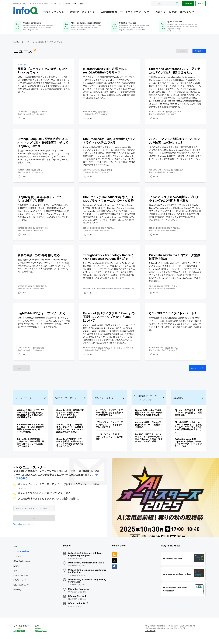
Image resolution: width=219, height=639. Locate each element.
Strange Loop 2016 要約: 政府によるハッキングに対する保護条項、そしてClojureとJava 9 (43, 142)
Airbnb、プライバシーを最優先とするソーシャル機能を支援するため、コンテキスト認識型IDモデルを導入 (69, 428)
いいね (24, 118)
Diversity (17, 590)
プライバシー (150, 631)
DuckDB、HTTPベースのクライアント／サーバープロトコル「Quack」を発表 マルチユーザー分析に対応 (149, 438)
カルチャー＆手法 (166, 12)
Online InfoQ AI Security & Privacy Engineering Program (85, 554)
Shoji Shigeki (44, 112)
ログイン (17, 556)
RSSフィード (36, 51)
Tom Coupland (156, 286)
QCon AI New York (77, 596)
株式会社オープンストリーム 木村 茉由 (118, 348)
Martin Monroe (156, 348)
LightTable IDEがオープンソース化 (41, 313)
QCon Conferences (21, 561)
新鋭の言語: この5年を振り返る (39, 255)
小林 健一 (40, 170)
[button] (34, 518)
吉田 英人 (180, 170)
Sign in (200, 3)
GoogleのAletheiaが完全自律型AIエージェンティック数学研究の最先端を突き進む (148, 412)
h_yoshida (176, 112)
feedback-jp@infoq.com (19, 629)
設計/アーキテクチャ (82, 12)
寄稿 (15, 571)
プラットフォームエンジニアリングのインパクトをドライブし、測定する (109, 424)
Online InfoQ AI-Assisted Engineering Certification (87, 580)
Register (188, 3)
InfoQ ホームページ (21, 42)
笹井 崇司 (44, 228)
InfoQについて (19, 580)
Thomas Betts (24, 112)
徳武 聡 (44, 286)
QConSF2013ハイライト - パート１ (173, 313)
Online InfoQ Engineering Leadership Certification (87, 571)
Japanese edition (67, 4)
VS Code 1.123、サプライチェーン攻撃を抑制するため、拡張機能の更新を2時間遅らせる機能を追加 (30, 413)
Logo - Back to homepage (25, 10)
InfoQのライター (20, 575)
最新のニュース (22, 368)
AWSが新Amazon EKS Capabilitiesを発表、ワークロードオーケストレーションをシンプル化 (188, 442)
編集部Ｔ (106, 112)
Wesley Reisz (24, 170)
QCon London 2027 (78, 603)
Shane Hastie (89, 288)
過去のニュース (196, 368)
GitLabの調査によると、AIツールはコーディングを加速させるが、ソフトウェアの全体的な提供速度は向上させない (188, 427)
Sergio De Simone (91, 170)
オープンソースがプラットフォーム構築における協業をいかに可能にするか (109, 412)
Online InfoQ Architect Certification (86, 563)
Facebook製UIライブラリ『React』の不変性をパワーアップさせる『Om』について (109, 317)
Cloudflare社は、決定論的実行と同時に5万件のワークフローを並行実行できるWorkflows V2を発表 (70, 413)
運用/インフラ (188, 12)
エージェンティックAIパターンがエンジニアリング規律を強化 (109, 436)
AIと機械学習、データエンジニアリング (125, 12)
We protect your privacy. (23, 524)
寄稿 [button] (81, 3)
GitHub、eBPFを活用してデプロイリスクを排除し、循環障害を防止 (188, 412)
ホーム (16, 546)
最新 (183, 51)
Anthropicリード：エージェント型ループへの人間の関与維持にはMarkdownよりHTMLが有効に (30, 428)
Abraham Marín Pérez (159, 170)
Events (16, 566)
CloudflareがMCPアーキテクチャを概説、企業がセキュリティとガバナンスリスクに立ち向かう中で (69, 442)
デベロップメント (53, 12)
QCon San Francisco (78, 589)
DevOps (178, 398)
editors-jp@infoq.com (40, 629)
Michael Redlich (157, 112)
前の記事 (198, 51)
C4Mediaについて (21, 585)
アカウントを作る (21, 551)
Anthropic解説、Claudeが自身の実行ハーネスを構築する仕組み (148, 424)
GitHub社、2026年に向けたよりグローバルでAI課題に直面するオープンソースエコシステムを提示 (30, 442)
